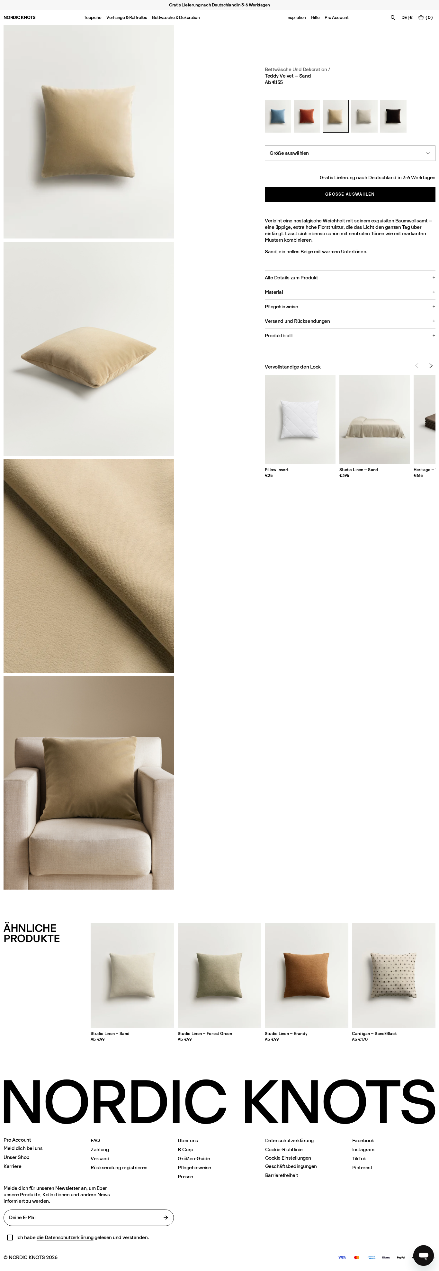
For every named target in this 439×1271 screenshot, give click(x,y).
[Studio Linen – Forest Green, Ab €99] (219, 975)
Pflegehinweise (194, 1167)
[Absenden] (166, 1217)
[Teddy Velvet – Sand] (336, 116)
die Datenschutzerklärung (65, 1237)
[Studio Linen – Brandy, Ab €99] (306, 975)
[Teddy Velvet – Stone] (364, 116)
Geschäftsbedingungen (291, 1166)
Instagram (363, 1149)
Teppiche (92, 17)
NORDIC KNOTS (19, 17)
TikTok (359, 1158)
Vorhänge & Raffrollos (126, 17)
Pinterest (362, 1167)
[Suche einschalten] (393, 17)
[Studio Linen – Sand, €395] (374, 419)
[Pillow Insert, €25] (300, 419)
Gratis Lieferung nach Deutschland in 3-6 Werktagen (377, 177)
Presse (185, 1176)
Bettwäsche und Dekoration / (297, 69)
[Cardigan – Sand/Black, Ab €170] (393, 975)
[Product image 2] (89, 348)
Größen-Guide (194, 1158)
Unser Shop (16, 1157)
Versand (100, 1158)
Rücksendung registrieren (119, 1167)
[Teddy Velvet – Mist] (278, 116)
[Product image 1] (89, 131)
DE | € (407, 17)
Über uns (188, 1140)
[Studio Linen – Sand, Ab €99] (132, 975)
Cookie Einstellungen (288, 1158)
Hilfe (315, 17)
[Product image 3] (89, 566)
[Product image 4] (89, 783)
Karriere (12, 1166)
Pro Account (336, 17)
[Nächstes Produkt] (431, 366)
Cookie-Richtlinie (284, 1149)
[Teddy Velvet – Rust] (307, 116)
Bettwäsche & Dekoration (176, 17)
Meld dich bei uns (23, 1148)
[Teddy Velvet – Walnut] (393, 116)
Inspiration (296, 17)
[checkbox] (10, 1237)
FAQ (95, 1140)
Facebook (363, 1140)
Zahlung (100, 1149)
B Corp (185, 1149)
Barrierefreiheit (281, 1175)
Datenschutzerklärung (289, 1140)
